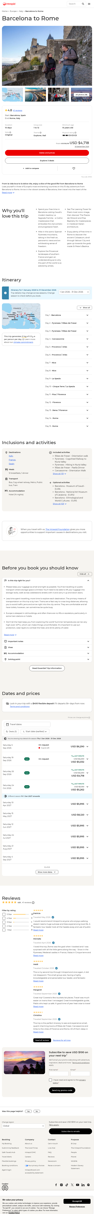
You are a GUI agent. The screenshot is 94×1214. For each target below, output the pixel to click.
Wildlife (74, 1161)
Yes (28, 1111)
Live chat (51, 1148)
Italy (21, 11)
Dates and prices (47, 153)
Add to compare (32, 168)
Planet (73, 1157)
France (12, 460)
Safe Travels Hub (8, 1152)
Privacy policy (30, 1161)
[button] (47, 56)
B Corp (73, 1143)
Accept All (77, 1201)
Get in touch (53, 1143)
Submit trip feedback (10, 1148)
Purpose (75, 1139)
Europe (13, 11)
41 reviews (17, 110)
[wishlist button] (74, 168)
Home (5, 11)
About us (28, 1143)
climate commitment (23, 342)
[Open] (33, 902)
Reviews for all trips (61, 1040)
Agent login (6, 1170)
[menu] (89, 4)
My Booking (7, 1143)
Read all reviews (42, 1040)
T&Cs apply (54, 1125)
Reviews (51, 1157)
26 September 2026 (82, 146)
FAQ (49, 1152)
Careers (28, 1157)
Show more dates (45, 872)
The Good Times (31, 1148)
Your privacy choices (36, 1165)
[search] (74, 4)
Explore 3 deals (47, 160)
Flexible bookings (9, 1161)
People (74, 1152)
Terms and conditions (19, 706)
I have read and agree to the (69, 1081)
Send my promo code (62, 1090)
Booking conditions (10, 1165)
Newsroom (52, 1161)
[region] (46, 1205)
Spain (11, 464)
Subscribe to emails (70, 1131)
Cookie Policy (14, 1213)
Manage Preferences (77, 1207)
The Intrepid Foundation (81, 1148)
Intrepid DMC (30, 1152)
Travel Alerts (7, 1157)
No (37, 1111)
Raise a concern (54, 1165)
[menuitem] (9, 3)
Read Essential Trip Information (47, 668)
